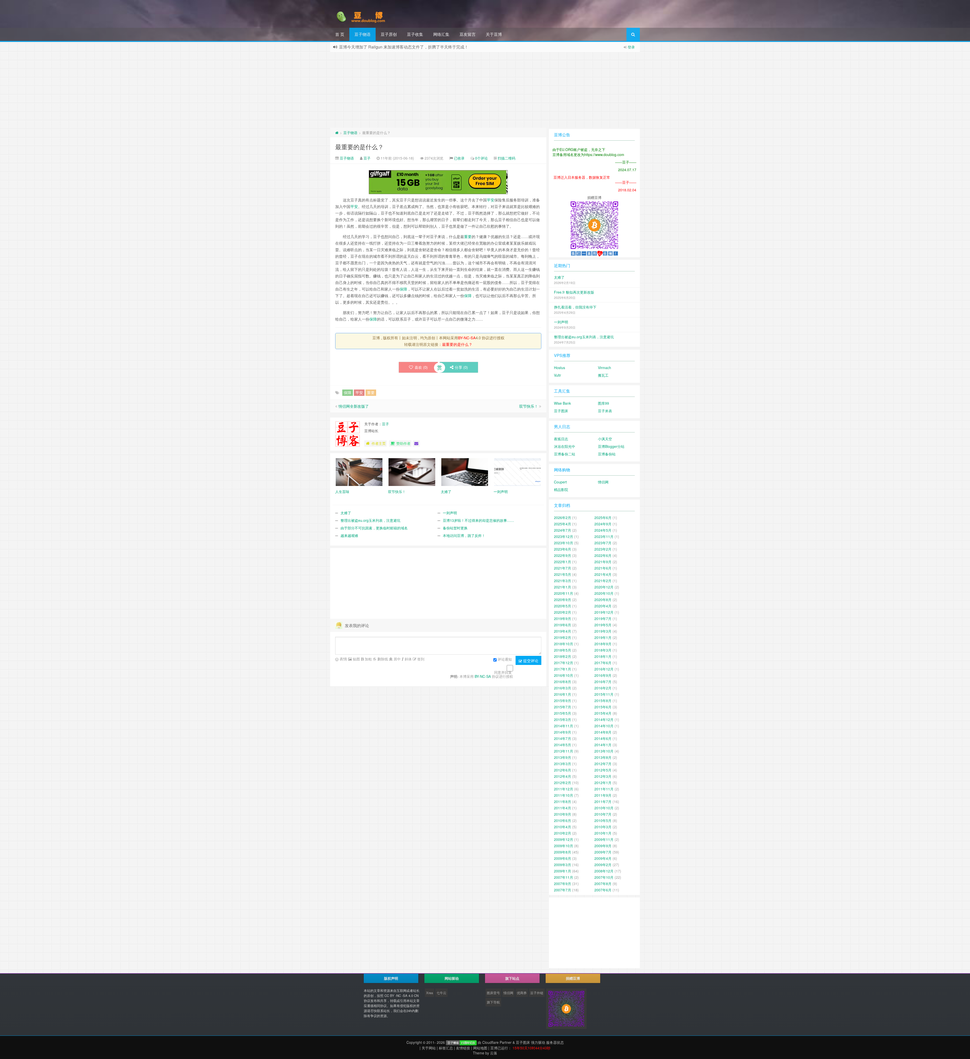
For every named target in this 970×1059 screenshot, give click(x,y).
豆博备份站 (607, 453)
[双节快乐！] (412, 471)
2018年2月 (562, 656)
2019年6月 (562, 624)
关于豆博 (494, 34)
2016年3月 (562, 687)
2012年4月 (562, 776)
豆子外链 (536, 992)
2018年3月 (603, 650)
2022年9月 (562, 555)
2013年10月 (604, 751)
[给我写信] (416, 443)
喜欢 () (421, 367)
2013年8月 (603, 757)
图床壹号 (493, 992)
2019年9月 (562, 618)
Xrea (429, 992)
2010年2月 (562, 833)
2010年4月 (562, 826)
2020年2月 (562, 612)
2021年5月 (562, 574)
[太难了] (464, 471)
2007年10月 (604, 877)
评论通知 (505, 659)
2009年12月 (563, 839)
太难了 (346, 512)
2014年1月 (603, 744)
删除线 (382, 658)
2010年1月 (603, 833)
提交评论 (530, 660)
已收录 (459, 158)
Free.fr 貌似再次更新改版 (574, 292)
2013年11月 (563, 751)
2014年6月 (603, 738)
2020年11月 (563, 593)
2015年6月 (603, 706)
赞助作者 (403, 443)
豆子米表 (605, 410)
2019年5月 (603, 624)
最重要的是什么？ (359, 146)
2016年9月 (603, 675)
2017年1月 (562, 668)
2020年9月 (562, 599)
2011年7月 (603, 801)
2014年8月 (603, 732)
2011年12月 (563, 788)
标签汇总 (446, 1047)
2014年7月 (562, 738)
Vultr (557, 375)
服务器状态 (555, 1042)
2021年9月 (603, 561)
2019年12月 (604, 612)
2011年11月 (604, 788)
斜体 (408, 658)
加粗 (368, 658)
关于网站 (429, 1047)
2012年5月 (603, 769)
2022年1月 (562, 561)
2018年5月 (562, 650)
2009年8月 (562, 852)
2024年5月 (603, 530)
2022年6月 (603, 555)
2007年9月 (562, 883)
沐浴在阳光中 (564, 446)
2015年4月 (603, 713)
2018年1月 (603, 656)
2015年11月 (604, 694)
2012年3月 (603, 776)
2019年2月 (562, 637)
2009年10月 (563, 845)
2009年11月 (604, 839)
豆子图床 (561, 410)
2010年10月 (604, 807)
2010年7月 (603, 814)
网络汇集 (441, 34)
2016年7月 (603, 681)
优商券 (522, 992)
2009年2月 (603, 864)
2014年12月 (604, 719)
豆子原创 (389, 34)
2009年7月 (603, 852)
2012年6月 (562, 769)
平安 (490, 199)
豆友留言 (467, 34)
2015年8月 (603, 700)
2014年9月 (562, 732)
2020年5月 (562, 605)
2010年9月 (562, 814)
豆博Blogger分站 (611, 446)
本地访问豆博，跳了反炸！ (464, 535)
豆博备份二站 (564, 453)
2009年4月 (603, 858)
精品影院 (561, 489)
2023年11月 (604, 536)
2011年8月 (562, 801)
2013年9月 (562, 757)
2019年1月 (603, 637)
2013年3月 (562, 763)
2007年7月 (562, 889)
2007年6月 (603, 889)
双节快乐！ (528, 406)
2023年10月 (563, 542)
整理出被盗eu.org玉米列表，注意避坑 (370, 520)
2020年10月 (604, 593)
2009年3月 (562, 864)
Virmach (604, 367)
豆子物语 (362, 34)
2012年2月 (562, 782)
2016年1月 (562, 694)
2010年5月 (603, 820)
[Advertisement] (485, 90)
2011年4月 (562, 807)
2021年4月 (603, 574)
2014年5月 (562, 744)
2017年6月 (603, 662)
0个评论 (481, 158)
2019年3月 (603, 631)
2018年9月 (603, 643)
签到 (420, 658)
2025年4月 (562, 523)
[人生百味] (359, 471)
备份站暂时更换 (455, 527)
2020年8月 (603, 599)
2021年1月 (562, 586)
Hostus (559, 367)
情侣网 (603, 481)
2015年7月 (562, 706)
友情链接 (463, 1047)
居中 (397, 658)
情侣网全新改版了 (353, 406)
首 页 (339, 34)
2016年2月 (603, 687)
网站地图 (480, 1047)
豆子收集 (415, 34)
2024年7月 (562, 530)
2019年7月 (603, 618)
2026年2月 (562, 517)
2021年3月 (562, 580)
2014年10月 (604, 725)
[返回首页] (336, 132)
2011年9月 (603, 795)
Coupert (560, 481)
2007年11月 (563, 877)
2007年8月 (603, 883)
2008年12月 (604, 870)
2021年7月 (562, 568)
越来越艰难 (349, 535)
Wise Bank (562, 403)
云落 (493, 1052)
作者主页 (379, 443)
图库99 (603, 403)
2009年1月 (562, 870)
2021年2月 (603, 580)
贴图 (356, 658)
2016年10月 (563, 675)
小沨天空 (605, 438)
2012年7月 (603, 763)
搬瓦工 (603, 375)
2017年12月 (563, 662)
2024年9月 (603, 523)
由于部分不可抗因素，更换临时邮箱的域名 (374, 527)
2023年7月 (603, 542)
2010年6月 (562, 820)
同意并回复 (503, 672)
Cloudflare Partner (497, 1042)
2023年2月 (603, 549)
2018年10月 (563, 643)
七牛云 (441, 992)
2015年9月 (562, 700)
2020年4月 (603, 605)
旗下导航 (493, 1002)
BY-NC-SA (467, 337)
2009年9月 (603, 845)
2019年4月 (562, 631)
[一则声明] (517, 471)
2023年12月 (563, 536)
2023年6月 (562, 549)
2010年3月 (603, 826)
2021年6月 (603, 568)
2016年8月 (562, 681)
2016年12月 (604, 668)
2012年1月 (603, 782)
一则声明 (450, 512)
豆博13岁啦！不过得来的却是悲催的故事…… (478, 520)
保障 (403, 289)
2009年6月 (562, 858)
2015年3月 (562, 719)
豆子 (367, 158)
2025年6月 (603, 517)
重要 (468, 236)
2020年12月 (604, 586)
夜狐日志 (561, 438)
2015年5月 (562, 713)
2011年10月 (563, 795)
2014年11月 (563, 725)
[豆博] (461, 1042)
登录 (631, 46)
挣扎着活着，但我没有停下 (575, 306)
